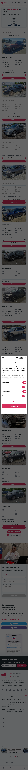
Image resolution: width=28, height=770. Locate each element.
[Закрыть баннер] (25, 357)
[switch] (24, 387)
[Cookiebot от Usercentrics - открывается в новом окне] (17, 358)
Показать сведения (18, 401)
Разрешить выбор (14, 411)
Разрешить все (14, 406)
